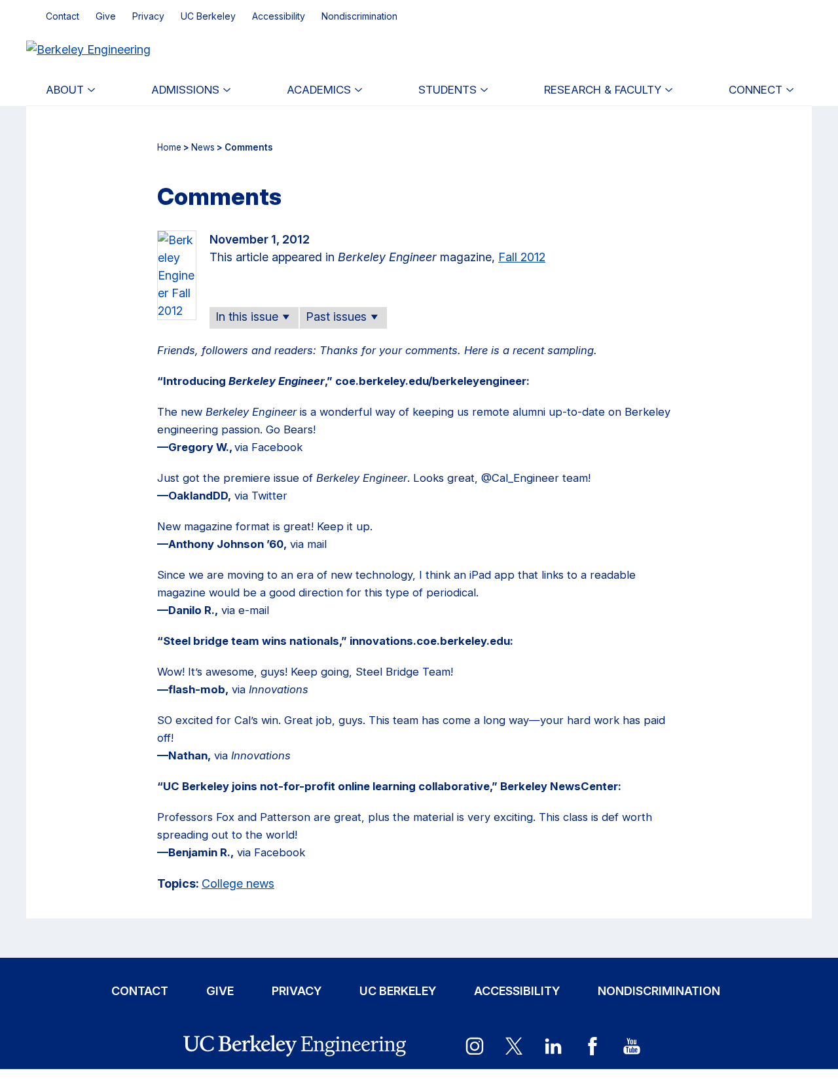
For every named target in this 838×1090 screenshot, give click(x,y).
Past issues (336, 316)
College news (238, 883)
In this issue (246, 316)
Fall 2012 (521, 257)
